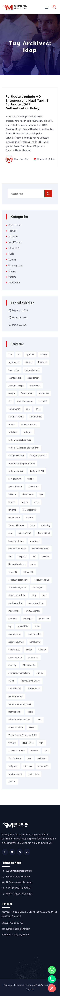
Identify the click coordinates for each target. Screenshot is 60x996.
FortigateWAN (14, 479)
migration (34, 541)
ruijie (37, 626)
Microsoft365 (24, 533)
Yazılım (12, 277)
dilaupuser (44, 393)
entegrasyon (14, 409)
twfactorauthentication (19, 719)
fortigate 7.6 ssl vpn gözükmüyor (23, 448)
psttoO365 (44, 619)
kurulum (29, 517)
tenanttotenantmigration (19, 704)
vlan (41, 743)
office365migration (17, 587)
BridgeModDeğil (32, 370)
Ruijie (11, 253)
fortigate (27, 432)
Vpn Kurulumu (14, 758)
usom (38, 719)
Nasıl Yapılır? (15, 242)
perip (34, 595)
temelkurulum (33, 688)
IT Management (30, 510)
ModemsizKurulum (17, 548)
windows (28, 766)
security (42, 650)
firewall (11, 424)
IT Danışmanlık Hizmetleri (19, 882)
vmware (34, 750)
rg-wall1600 (23, 626)
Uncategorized (15, 265)
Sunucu (12, 259)
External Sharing (16, 417)
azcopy (43, 354)
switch (11, 681)
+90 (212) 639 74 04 (12, 923)
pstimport (12, 619)
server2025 (33, 657)
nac (10, 556)
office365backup (41, 580)
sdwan (29, 650)
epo (28, 409)
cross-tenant (33, 378)
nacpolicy (22, 556)
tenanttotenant (15, 696)
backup (28, 362)
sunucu (40, 673)
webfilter (42, 758)
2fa (10, 354)
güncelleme (33, 486)
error (38, 409)
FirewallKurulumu (29, 424)
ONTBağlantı (38, 587)
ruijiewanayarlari (16, 642)
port (44, 595)
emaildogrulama (24, 401)
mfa (10, 533)
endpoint (43, 401)
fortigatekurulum (16, 471)
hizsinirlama (27, 494)
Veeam (12, 271)
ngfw (33, 564)
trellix (30, 712)
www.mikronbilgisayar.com (15, 934)
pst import (28, 619)
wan (29, 758)
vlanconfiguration (16, 750)
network (45, 556)
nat (34, 556)
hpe (41, 494)
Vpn (46, 750)
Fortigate (13, 236)
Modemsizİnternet (40, 548)
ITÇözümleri (14, 517)
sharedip (12, 665)
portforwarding (15, 603)
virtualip (12, 743)
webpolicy (13, 766)
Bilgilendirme (15, 225)
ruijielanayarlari (34, 634)
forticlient (12, 432)
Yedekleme (14, 282)
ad (19, 354)
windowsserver (15, 774)
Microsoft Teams (16, 541)
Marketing (45, 525)
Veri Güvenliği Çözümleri (18, 888)
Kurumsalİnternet (16, 525)
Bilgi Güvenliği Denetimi (18, 876)
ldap (33, 525)
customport (35, 386)
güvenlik (12, 494)
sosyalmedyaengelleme (19, 673)
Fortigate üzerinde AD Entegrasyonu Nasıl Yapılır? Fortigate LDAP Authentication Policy (27, 102)
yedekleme (34, 774)
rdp (10, 626)
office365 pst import (17, 580)
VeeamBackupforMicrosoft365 (22, 735)
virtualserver (27, 743)
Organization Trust (17, 595)
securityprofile (15, 657)
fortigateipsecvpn (38, 455)
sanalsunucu (14, 650)
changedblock (14, 378)
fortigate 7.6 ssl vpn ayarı (19, 440)
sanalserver (35, 642)
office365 (12, 572)
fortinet (30, 479)
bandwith (42, 362)
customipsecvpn (16, 386)
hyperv (25, 502)
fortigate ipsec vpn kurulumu (21, 463)
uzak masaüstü (15, 727)
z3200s (11, 782)
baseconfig (13, 370)
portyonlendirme (36, 603)
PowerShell (13, 611)
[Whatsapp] (52, 970)
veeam (32, 727)
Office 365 (13, 248)
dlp (9, 401)
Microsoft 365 (43, 533)
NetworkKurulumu (16, 564)
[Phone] (52, 979)
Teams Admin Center (30, 681)
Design (11, 393)
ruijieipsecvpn (14, 634)
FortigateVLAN (37, 471)
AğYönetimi (13, 362)
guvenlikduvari (15, 486)
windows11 (43, 766)
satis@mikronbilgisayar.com (16, 928)
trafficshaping (15, 712)
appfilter (30, 354)
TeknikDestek (14, 688)
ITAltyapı (12, 510)
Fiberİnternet (36, 417)
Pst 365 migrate (32, 611)
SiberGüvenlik (29, 665)
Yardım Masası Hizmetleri (19, 893)
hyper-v (11, 502)
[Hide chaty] (52, 988)
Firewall (12, 230)
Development (27, 393)
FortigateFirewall (16, 455)
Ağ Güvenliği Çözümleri (19, 870)
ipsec (36, 502)
